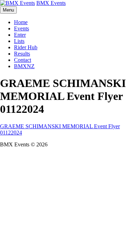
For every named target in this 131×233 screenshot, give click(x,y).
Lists (19, 41)
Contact (22, 60)
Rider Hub (25, 47)
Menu (8, 10)
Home (21, 22)
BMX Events (51, 3)
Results (22, 54)
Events (21, 28)
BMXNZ (24, 66)
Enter (20, 35)
